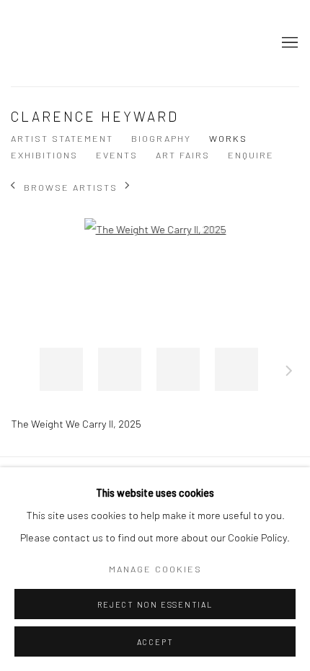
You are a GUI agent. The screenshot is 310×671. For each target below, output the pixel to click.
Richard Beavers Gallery (47, 43)
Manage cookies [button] (155, 569)
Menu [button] (288, 43)
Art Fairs (183, 155)
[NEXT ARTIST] (128, 187)
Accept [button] (155, 642)
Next (289, 373)
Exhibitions (44, 155)
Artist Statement (62, 138)
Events (117, 155)
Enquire (251, 155)
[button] (61, 369)
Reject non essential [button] (154, 604)
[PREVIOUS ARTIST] (13, 187)
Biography (161, 138)
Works (228, 138)
